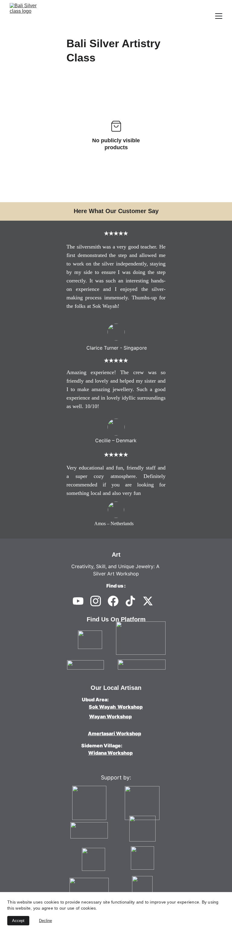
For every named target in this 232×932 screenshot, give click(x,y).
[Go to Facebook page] (113, 601)
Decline (45, 920)
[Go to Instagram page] (95, 601)
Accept (18, 920)
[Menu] (218, 16)
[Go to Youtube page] (78, 601)
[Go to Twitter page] (148, 601)
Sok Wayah (103, 707)
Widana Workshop (110, 753)
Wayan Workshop (110, 716)
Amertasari (101, 733)
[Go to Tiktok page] (130, 601)
